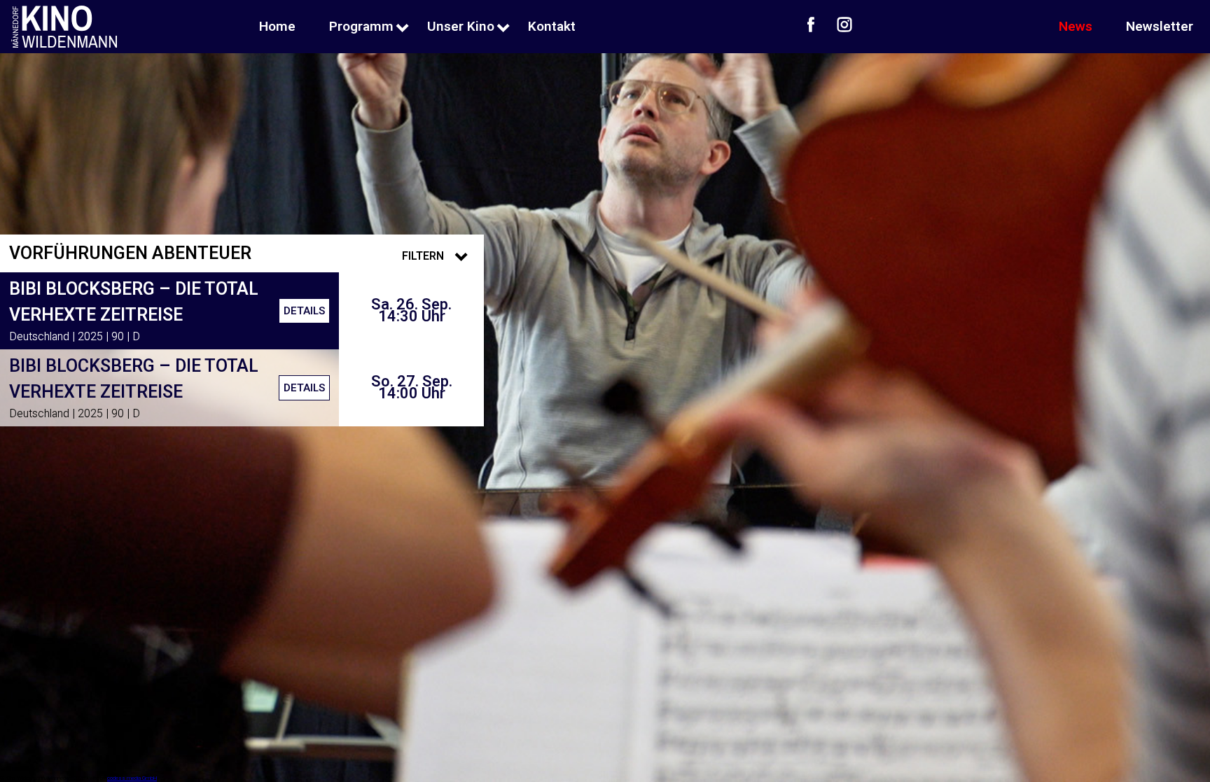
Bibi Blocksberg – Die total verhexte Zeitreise (133, 302)
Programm (361, 26)
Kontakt (552, 26)
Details (304, 311)
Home (277, 26)
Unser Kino (460, 26)
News (1075, 26)
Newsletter (1159, 26)
